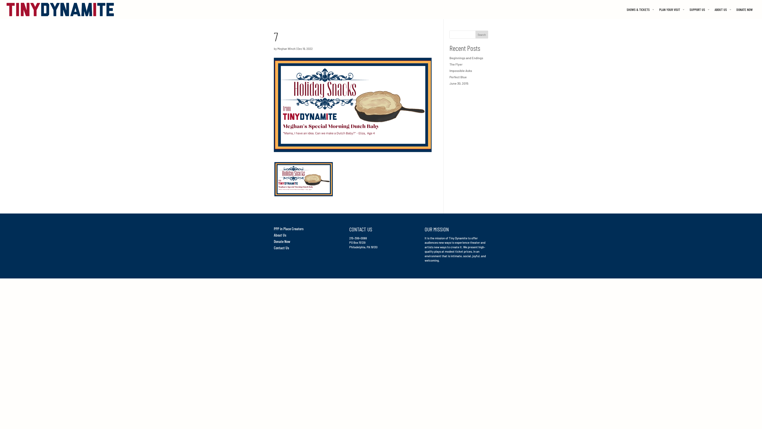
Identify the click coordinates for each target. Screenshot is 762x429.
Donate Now (282, 241)
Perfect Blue (458, 77)
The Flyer (456, 64)
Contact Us (281, 247)
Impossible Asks (460, 70)
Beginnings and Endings (466, 58)
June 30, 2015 (458, 83)
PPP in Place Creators (289, 228)
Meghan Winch (286, 48)
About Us (280, 235)
